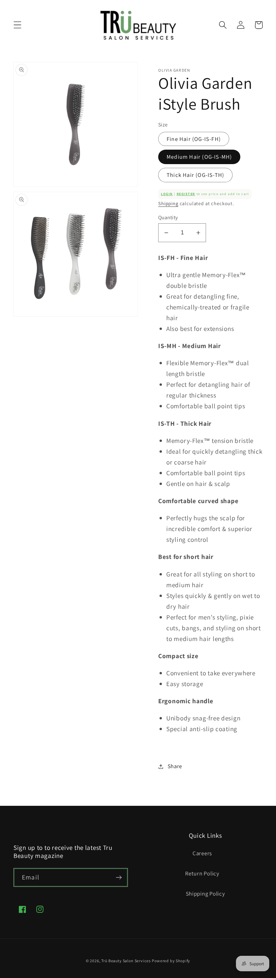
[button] (18, 25)
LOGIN (167, 194)
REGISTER (186, 194)
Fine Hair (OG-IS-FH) (194, 139)
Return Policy (202, 873)
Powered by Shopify (171, 960)
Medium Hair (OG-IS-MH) (199, 156)
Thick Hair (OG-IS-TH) (195, 175)
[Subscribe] (119, 877)
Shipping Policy (205, 893)
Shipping (168, 203)
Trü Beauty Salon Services (125, 960)
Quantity (168, 217)
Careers (202, 853)
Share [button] (175, 766)
